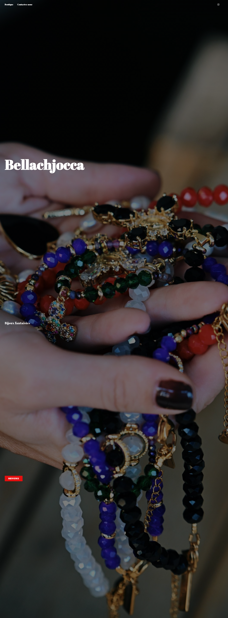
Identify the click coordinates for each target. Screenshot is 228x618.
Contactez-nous (24, 4)
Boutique (9, 4)
